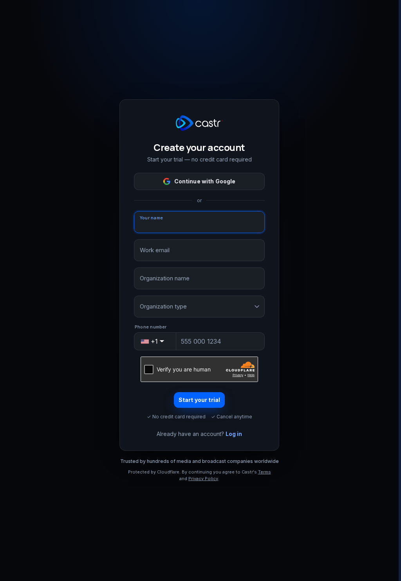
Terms (264, 472)
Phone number (151, 327)
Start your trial (199, 399)
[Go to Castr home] (199, 123)
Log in (234, 433)
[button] (155, 341)
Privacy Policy (203, 478)
